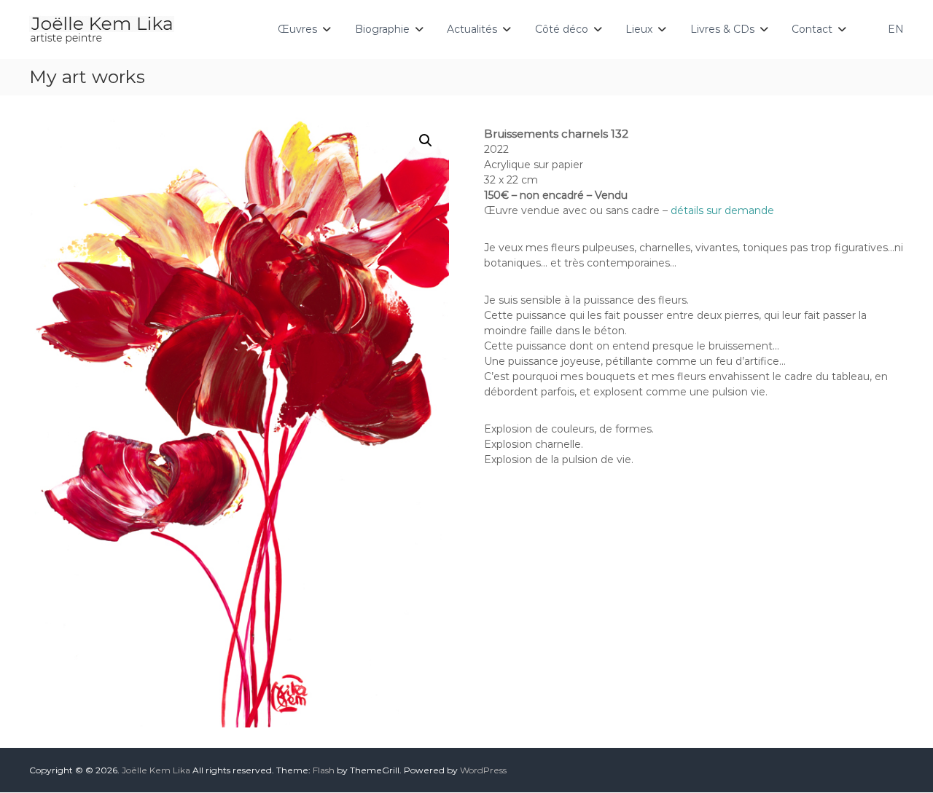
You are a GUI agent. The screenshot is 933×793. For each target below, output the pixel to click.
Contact (812, 29)
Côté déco (561, 29)
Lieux (638, 29)
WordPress (483, 770)
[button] (426, 140)
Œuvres (297, 29)
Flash (324, 770)
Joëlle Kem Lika (156, 770)
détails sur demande (722, 210)
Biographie (382, 29)
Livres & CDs (722, 29)
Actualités (472, 29)
